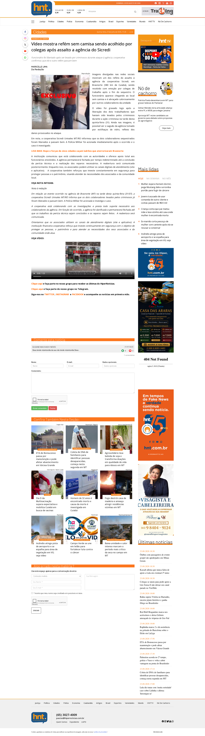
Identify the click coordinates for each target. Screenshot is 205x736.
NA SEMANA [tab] (152, 178)
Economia (79, 21)
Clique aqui (37, 283)
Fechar (52, 408)
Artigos (102, 21)
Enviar (36, 610)
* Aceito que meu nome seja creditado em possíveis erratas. (58, 593)
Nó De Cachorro (165, 21)
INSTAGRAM (62, 294)
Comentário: (36, 371)
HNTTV (151, 21)
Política (51, 21)
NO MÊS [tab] (166, 178)
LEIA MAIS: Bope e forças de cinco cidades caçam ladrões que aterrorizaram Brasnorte (77, 150)
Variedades (131, 21)
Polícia (69, 21)
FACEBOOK (78, 294)
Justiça (42, 21)
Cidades (60, 21)
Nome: (34, 362)
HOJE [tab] (140, 178)
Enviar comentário (40, 408)
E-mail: (69, 362)
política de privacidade (100, 732)
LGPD (83, 722)
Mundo (142, 21)
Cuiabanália (91, 21)
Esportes (120, 21)
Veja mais (166, 128)
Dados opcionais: (109, 362)
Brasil (111, 21)
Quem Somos (61, 722)
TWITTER (49, 294)
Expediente (74, 722)
